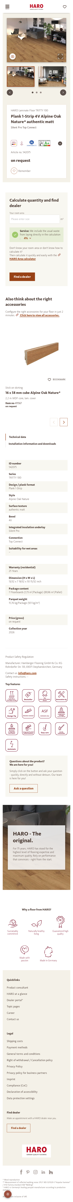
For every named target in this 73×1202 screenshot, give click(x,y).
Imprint (11, 1079)
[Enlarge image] (60, 56)
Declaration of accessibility (22, 1091)
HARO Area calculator (23, 258)
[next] (64, 422)
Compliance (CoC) (17, 1085)
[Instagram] (33, 1172)
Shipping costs (15, 1041)
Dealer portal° (15, 1000)
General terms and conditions (23, 1053)
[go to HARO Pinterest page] (25, 1172)
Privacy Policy (15, 1066)
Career (11, 1013)
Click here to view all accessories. (39, 315)
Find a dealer (22, 277)
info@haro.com (27, 673)
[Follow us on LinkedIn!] (41, 1172)
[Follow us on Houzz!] (49, 1172)
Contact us (13, 1019)
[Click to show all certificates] (60, 143)
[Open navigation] (10, 7)
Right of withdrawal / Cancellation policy (30, 1060)
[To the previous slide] (10, 92)
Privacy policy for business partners (27, 1073)
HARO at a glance (17, 993)
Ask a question (23, 788)
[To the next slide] (63, 92)
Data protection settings (21, 1098)
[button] (21, 171)
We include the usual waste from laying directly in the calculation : (40, 234)
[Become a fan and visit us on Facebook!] (19, 1172)
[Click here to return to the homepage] (36, 7)
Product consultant (17, 987)
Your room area (17, 213)
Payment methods (17, 1047)
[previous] (54, 422)
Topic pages (13, 1006)
